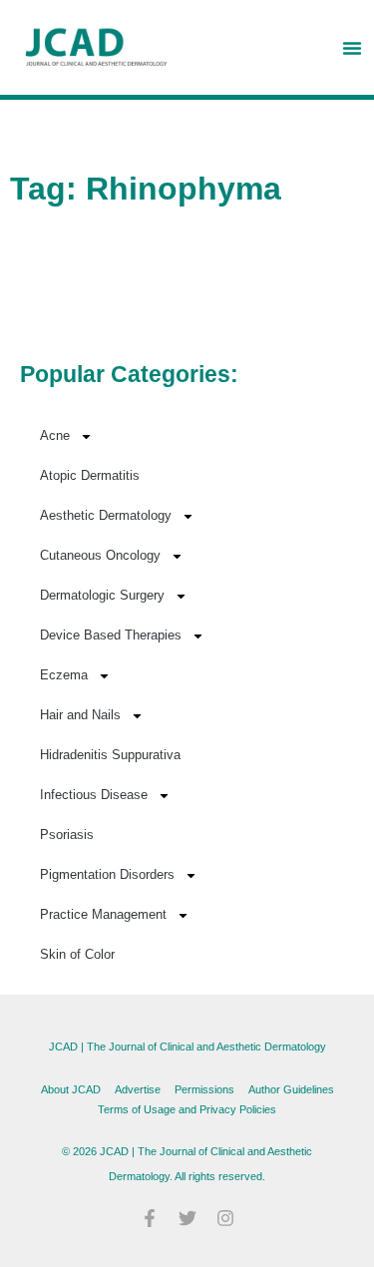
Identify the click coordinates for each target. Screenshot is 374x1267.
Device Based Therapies (111, 635)
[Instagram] (225, 1218)
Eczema (64, 674)
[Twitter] (187, 1218)
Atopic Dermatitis (90, 475)
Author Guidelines (291, 1089)
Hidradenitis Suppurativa (110, 754)
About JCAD (71, 1089)
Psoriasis (67, 834)
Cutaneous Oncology (100, 555)
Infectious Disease (94, 794)
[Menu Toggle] (352, 48)
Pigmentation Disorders (107, 874)
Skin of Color (77, 954)
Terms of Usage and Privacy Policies (187, 1109)
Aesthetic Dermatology (106, 515)
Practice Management (103, 914)
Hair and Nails (80, 714)
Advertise (138, 1089)
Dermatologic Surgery (102, 595)
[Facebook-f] (150, 1218)
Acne (55, 435)
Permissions (204, 1089)
